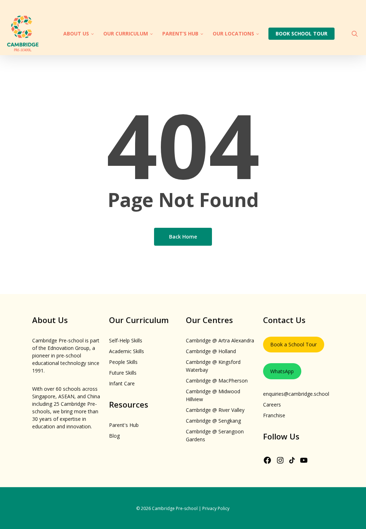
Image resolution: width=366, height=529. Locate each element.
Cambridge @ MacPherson (217, 380)
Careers (272, 404)
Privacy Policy (215, 508)
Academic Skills (126, 351)
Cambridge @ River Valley (215, 410)
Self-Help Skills (125, 340)
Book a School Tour (293, 344)
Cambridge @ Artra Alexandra (220, 340)
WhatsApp (282, 371)
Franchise (274, 415)
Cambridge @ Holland (211, 351)
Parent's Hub (124, 425)
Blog (114, 435)
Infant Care (122, 383)
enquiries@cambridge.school (296, 393)
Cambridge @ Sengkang (213, 420)
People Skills (123, 362)
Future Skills (123, 372)
